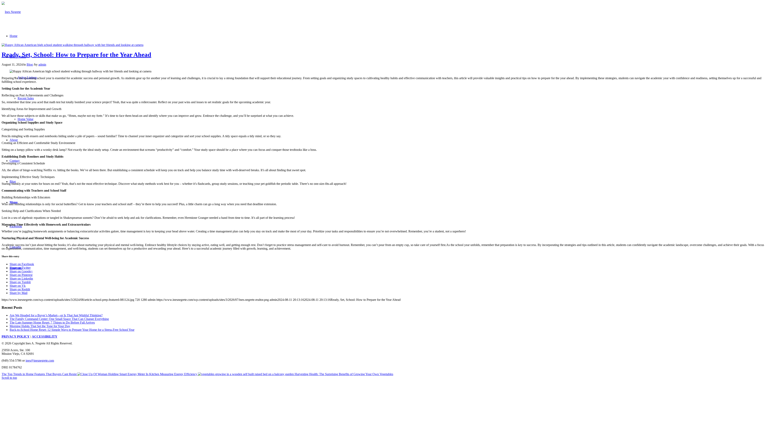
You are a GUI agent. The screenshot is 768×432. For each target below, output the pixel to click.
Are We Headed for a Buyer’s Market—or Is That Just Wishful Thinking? (56, 315)
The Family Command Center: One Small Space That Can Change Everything (59, 319)
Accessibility (44, 336)
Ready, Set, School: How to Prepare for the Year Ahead (76, 54)
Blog (30, 64)
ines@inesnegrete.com (40, 360)
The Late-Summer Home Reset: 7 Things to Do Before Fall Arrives (52, 322)
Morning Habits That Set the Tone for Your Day (40, 326)
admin (42, 64)
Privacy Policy (16, 336)
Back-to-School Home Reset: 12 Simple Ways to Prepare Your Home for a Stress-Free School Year (72, 329)
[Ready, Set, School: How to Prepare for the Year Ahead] (72, 45)
